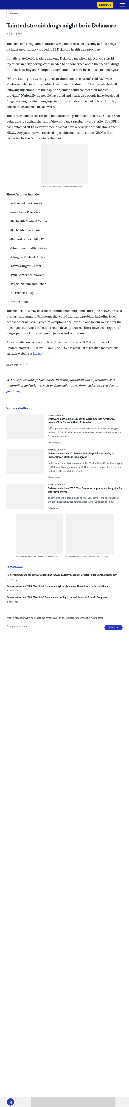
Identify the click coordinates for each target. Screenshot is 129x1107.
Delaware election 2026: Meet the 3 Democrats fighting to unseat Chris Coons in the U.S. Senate (81, 420)
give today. (13, 391)
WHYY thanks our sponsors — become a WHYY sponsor (61, 186)
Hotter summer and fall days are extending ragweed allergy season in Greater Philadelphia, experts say (61, 574)
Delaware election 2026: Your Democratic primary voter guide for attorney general (85, 489)
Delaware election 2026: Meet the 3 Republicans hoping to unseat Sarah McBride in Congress (81, 455)
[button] (10, 1102)
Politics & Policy (56, 415)
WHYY (12, 5)
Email (33, 364)
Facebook (21, 364)
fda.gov (38, 354)
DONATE (106, 4)
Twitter (27, 364)
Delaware (13, 13)
